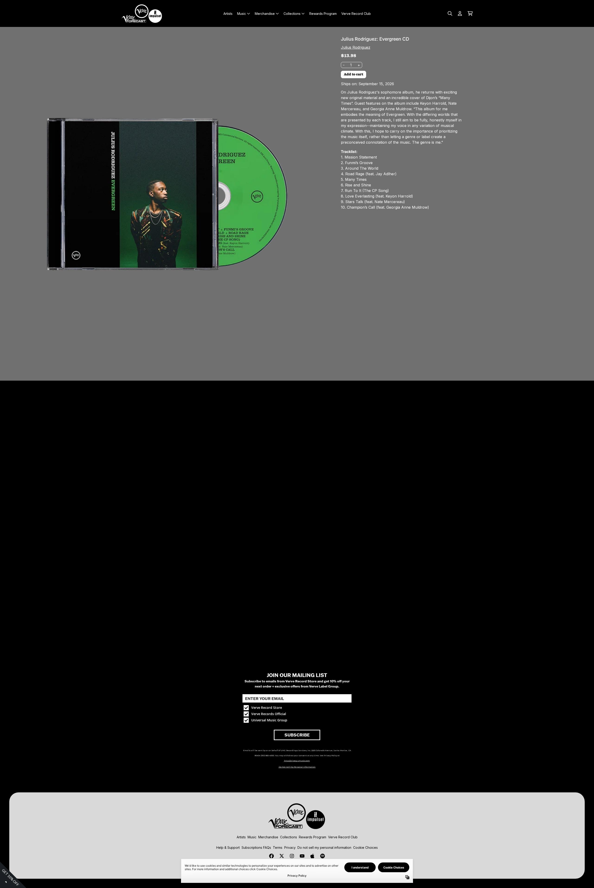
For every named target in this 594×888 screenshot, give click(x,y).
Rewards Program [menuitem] (323, 14)
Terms (277, 847)
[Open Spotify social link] (322, 856)
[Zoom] (166, 193)
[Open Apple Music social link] (312, 856)
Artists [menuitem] (227, 14)
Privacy (290, 847)
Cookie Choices (365, 847)
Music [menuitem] (241, 14)
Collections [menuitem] (292, 14)
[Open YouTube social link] (302, 856)
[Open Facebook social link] (271, 856)
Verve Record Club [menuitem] (356, 14)
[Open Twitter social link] (282, 856)
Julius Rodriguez (355, 47)
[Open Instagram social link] (292, 856)
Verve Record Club (343, 837)
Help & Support (228, 847)
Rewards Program (312, 837)
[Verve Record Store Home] (142, 13)
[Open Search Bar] (449, 13)
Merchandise (268, 837)
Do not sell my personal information (324, 847)
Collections (288, 837)
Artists (241, 837)
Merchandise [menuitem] (265, 14)
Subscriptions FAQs (256, 847)
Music (252, 837)
